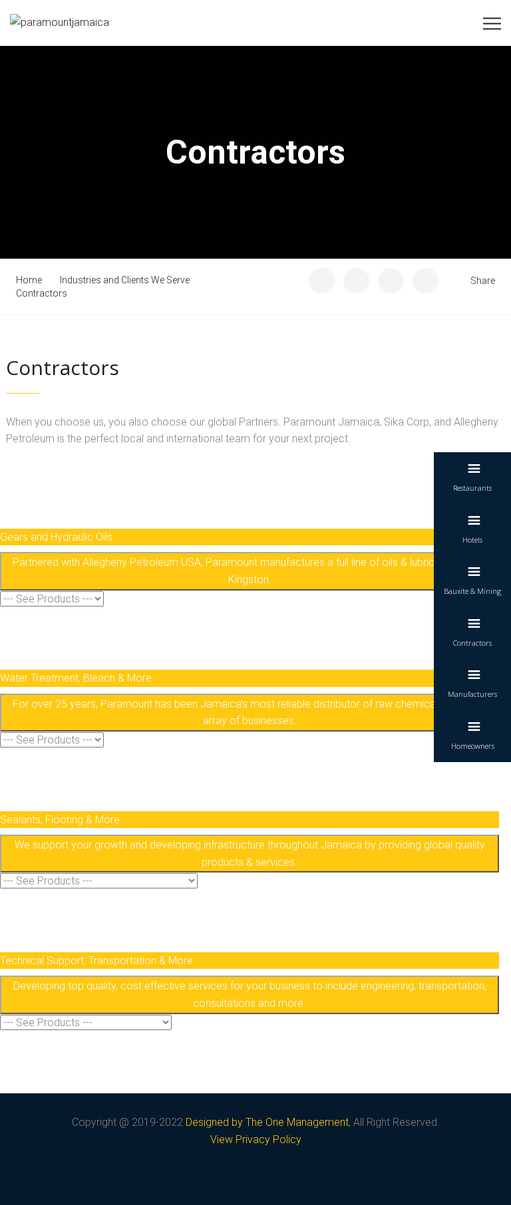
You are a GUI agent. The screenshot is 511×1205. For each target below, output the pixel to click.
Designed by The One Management (267, 1122)
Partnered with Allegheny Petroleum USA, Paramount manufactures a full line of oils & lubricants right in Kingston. (250, 571)
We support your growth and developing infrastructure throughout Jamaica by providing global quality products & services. (250, 854)
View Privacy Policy (255, 1139)
